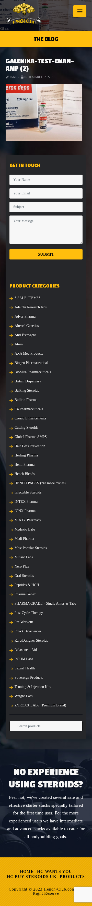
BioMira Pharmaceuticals (33, 372)
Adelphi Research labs (31, 307)
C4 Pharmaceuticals (29, 409)
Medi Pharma (24, 539)
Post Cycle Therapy (29, 613)
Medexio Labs (25, 529)
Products (72, 876)
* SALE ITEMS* (27, 298)
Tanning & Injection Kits (33, 687)
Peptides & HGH (27, 585)
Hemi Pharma (24, 465)
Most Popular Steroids (31, 548)
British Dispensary (28, 381)
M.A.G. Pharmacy (28, 520)
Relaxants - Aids (26, 650)
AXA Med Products (29, 353)
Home (27, 871)
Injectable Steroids (28, 492)
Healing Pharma (26, 455)
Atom (19, 344)
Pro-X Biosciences (28, 631)
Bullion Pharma (26, 400)
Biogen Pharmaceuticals (32, 363)
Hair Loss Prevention (30, 446)
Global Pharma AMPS (31, 437)
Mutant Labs (24, 557)
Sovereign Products (29, 677)
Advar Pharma (25, 316)
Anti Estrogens (25, 335)
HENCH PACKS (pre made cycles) (40, 483)
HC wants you (54, 871)
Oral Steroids (24, 576)
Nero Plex (22, 566)
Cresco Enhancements (30, 418)
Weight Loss (23, 696)
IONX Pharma (25, 511)
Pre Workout (24, 622)
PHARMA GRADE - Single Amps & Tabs (45, 603)
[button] (79, 11)
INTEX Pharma (26, 502)
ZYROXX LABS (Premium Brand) (40, 705)
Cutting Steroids (26, 427)
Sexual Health (25, 668)
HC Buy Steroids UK (31, 876)
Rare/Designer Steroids (31, 640)
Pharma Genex (25, 594)
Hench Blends (24, 474)
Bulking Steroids (27, 390)
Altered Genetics (27, 326)
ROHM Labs (24, 659)
